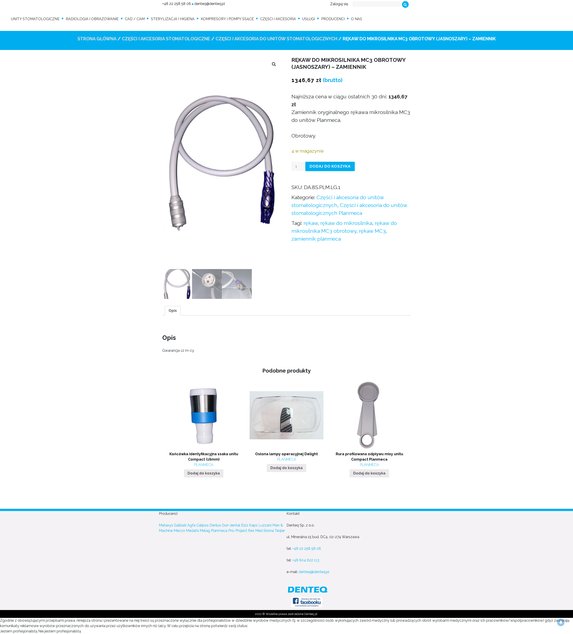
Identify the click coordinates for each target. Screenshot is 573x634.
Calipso (202, 525)
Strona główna (96, 38)
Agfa (191, 525)
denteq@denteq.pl (209, 4)
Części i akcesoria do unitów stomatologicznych (276, 38)
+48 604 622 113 (305, 560)
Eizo (244, 525)
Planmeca (219, 530)
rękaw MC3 (372, 231)
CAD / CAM (135, 19)
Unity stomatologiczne (35, 19)
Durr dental (231, 525)
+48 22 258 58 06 (176, 4)
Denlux (215, 525)
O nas (356, 19)
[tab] (173, 310)
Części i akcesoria (278, 19)
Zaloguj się (339, 4)
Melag (205, 530)
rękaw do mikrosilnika (346, 223)
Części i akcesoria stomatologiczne (166, 38)
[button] (274, 64)
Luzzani (265, 525)
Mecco (179, 530)
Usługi (308, 19)
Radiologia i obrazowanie (92, 19)
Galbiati (180, 525)
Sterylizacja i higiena (173, 19)
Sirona (268, 530)
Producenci (333, 19)
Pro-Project (237, 530)
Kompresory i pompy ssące (227, 19)
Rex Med (255, 530)
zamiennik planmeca (316, 239)
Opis (173, 310)
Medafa (192, 530)
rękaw (311, 223)
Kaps (253, 525)
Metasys (166, 525)
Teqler (280, 530)
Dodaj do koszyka (330, 166)
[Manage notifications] (560, 622)
